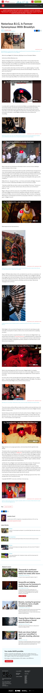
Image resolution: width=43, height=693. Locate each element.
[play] (3, 5)
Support (38, 1)
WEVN (26, 680)
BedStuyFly (19, 452)
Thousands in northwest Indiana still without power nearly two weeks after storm (29, 571)
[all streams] (41, 5)
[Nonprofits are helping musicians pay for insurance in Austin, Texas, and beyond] (9, 585)
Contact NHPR (18, 671)
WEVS (26, 683)
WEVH (26, 678)
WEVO (26, 681)
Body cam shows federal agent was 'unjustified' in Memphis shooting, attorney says (28, 635)
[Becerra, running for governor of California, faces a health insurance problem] (9, 605)
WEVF (26, 677)
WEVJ (26, 679)
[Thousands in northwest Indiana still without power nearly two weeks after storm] (9, 573)
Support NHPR (9, 661)
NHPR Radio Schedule (18, 674)
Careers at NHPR (19, 676)
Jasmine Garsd (8, 30)
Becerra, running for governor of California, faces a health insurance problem (29, 604)
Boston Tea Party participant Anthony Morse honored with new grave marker (23, 538)
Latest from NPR (8, 506)
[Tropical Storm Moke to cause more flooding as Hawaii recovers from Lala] (9, 621)
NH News (10, 528)
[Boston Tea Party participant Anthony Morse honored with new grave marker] (4, 539)
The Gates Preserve (19, 336)
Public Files (26, 673)
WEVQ (26, 682)
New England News (12, 537)
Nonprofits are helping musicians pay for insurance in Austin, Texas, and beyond (29, 584)
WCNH (26, 675)
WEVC (26, 676)
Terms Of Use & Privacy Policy (27, 671)
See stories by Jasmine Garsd (14, 521)
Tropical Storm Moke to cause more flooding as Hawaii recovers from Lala (29, 620)
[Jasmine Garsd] (3, 518)
